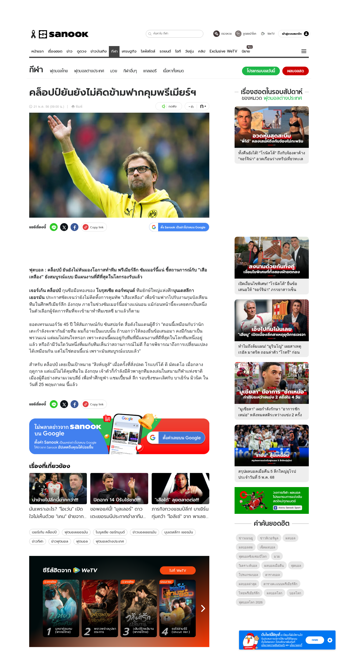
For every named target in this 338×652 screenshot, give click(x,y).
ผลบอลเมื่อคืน (274, 565)
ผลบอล (290, 538)
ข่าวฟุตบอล (59, 541)
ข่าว (69, 51)
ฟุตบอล (36, 269)
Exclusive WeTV (223, 51)
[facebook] (74, 227)
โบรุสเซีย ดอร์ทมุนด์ (110, 532)
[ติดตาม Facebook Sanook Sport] (272, 499)
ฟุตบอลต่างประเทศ (110, 541)
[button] (150, 34)
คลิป (201, 51)
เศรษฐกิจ (129, 51)
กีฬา (114, 51)
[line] (54, 227)
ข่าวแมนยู (246, 538)
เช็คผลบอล (267, 547)
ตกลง (315, 639)
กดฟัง (172, 106)
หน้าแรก (37, 51)
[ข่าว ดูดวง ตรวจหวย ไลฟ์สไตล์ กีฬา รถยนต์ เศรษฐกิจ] (59, 34)
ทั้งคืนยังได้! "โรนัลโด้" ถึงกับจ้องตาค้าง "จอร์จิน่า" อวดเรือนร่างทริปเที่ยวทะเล (271, 155)
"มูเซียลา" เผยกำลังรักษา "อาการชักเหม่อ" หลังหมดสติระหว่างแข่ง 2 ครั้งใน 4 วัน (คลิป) (270, 414)
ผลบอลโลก (274, 593)
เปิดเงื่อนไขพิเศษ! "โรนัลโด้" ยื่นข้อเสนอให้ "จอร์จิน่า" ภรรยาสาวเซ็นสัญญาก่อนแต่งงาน (267, 289)
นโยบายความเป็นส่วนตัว (273, 645)
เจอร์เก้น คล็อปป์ (44, 532)
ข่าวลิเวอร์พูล (269, 538)
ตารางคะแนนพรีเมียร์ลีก (280, 583)
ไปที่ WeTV (177, 570)
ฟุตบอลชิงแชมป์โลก (253, 556)
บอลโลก (295, 593)
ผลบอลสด (246, 547)
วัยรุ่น (189, 51)
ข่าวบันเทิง (99, 51)
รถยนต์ (165, 51)
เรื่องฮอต (55, 51)
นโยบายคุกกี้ (296, 645)
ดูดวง (81, 51)
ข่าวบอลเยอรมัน (144, 532)
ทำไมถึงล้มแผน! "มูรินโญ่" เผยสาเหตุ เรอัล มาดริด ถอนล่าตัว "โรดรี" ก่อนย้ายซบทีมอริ (269, 352)
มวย (277, 556)
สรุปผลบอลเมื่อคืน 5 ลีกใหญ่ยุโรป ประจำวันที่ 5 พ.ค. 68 (267, 474)
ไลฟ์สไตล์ (148, 51)
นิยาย (246, 51)
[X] (64, 227)
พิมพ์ (79, 106)
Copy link (97, 227)
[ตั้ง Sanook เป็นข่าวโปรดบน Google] (119, 434)
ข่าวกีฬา (37, 541)
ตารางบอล (272, 574)
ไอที (178, 51)
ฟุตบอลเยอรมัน (76, 532)
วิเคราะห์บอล (248, 565)
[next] (203, 608)
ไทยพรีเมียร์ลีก (249, 593)
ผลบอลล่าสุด (247, 583)
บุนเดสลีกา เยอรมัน (178, 532)
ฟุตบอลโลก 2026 (251, 602)
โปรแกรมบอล (248, 574)
